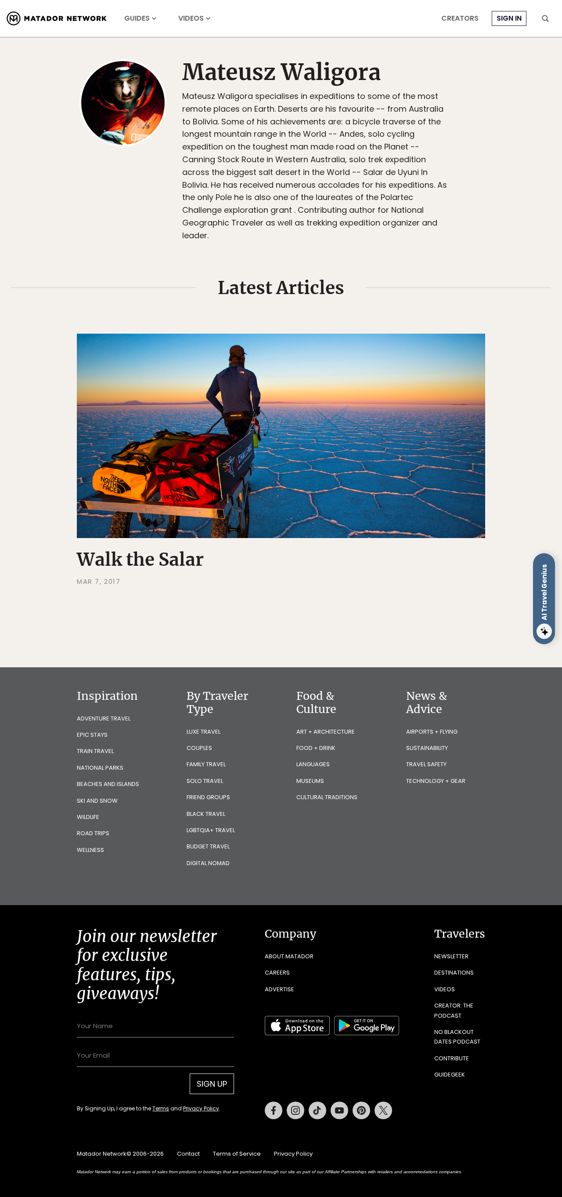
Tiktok (317, 1110)
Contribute (451, 1058)
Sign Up (212, 1083)
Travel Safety (426, 764)
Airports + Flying (432, 732)
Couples (199, 748)
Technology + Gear (435, 781)
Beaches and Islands (108, 784)
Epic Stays (92, 735)
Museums (310, 781)
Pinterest (361, 1110)
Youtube (339, 1110)
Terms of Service (237, 1154)
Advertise (279, 989)
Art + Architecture (325, 732)
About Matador (289, 956)
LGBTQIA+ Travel (211, 830)
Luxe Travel (203, 732)
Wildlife (88, 817)
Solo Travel (205, 781)
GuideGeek (449, 1074)
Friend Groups (208, 797)
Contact (188, 1154)
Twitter (383, 1110)
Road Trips (93, 833)
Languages (313, 764)
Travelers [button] (459, 933)
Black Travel (206, 814)
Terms (160, 1108)
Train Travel (95, 751)
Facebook (273, 1110)
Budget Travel (208, 846)
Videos (191, 18)
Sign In (509, 18)
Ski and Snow (97, 801)
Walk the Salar (140, 560)
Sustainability (427, 748)
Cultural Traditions (326, 797)
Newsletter (451, 956)
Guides (137, 18)
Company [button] (290, 933)
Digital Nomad (208, 863)
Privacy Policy (201, 1108)
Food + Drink (315, 748)
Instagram (295, 1110)
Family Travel (206, 764)
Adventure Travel (103, 718)
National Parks (100, 768)
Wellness (90, 850)
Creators (460, 18)
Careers (277, 972)
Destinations (454, 972)
